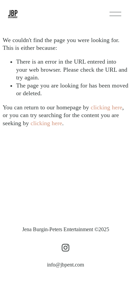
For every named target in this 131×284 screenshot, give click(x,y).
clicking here (106, 107)
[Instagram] (65, 248)
